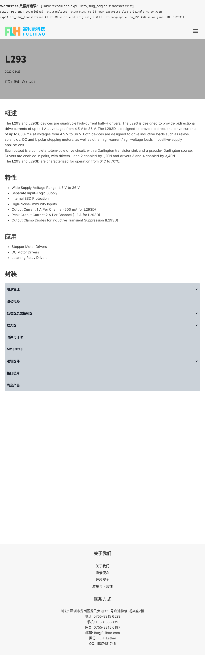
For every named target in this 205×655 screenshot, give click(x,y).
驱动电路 (13, 301)
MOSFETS (14, 349)
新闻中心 (19, 81)
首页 (7, 81)
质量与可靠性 (102, 586)
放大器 (11, 325)
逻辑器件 (13, 361)
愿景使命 (102, 573)
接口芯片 (13, 373)
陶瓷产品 (13, 385)
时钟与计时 (15, 337)
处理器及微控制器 (19, 313)
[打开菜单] (195, 31)
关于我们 (102, 566)
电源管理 (13, 289)
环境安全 (102, 580)
